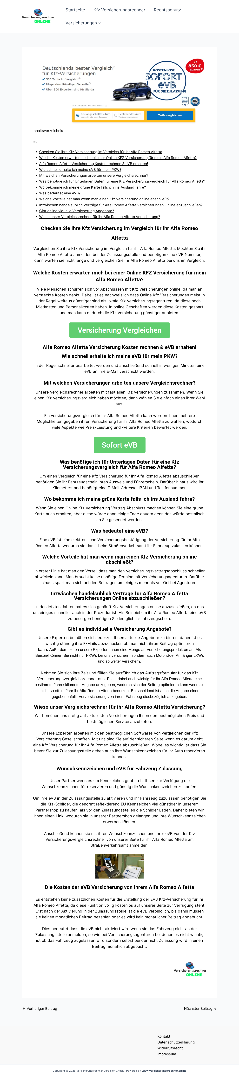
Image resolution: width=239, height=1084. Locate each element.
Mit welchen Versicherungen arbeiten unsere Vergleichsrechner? (93, 175)
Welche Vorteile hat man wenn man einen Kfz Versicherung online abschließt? (104, 199)
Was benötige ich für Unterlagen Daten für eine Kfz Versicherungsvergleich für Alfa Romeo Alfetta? (122, 181)
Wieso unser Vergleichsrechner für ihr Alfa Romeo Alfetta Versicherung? (99, 217)
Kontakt (163, 1036)
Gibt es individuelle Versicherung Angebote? (76, 211)
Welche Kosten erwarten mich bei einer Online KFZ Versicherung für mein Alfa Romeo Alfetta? (118, 158)
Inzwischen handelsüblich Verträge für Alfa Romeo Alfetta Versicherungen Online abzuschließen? (121, 205)
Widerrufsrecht (170, 1048)
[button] (99, 22)
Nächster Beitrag (200, 1008)
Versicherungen (81, 22)
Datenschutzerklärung (176, 1042)
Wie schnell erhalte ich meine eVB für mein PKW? (80, 169)
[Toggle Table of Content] (35, 142)
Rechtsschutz (167, 9)
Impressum (166, 1054)
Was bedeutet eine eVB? (59, 193)
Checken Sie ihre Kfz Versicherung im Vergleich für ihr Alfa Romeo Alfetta (100, 152)
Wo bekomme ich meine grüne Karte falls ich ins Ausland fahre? (92, 187)
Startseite (75, 9)
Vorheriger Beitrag (39, 1008)
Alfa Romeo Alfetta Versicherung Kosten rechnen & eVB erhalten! (93, 164)
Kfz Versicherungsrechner (119, 9)
